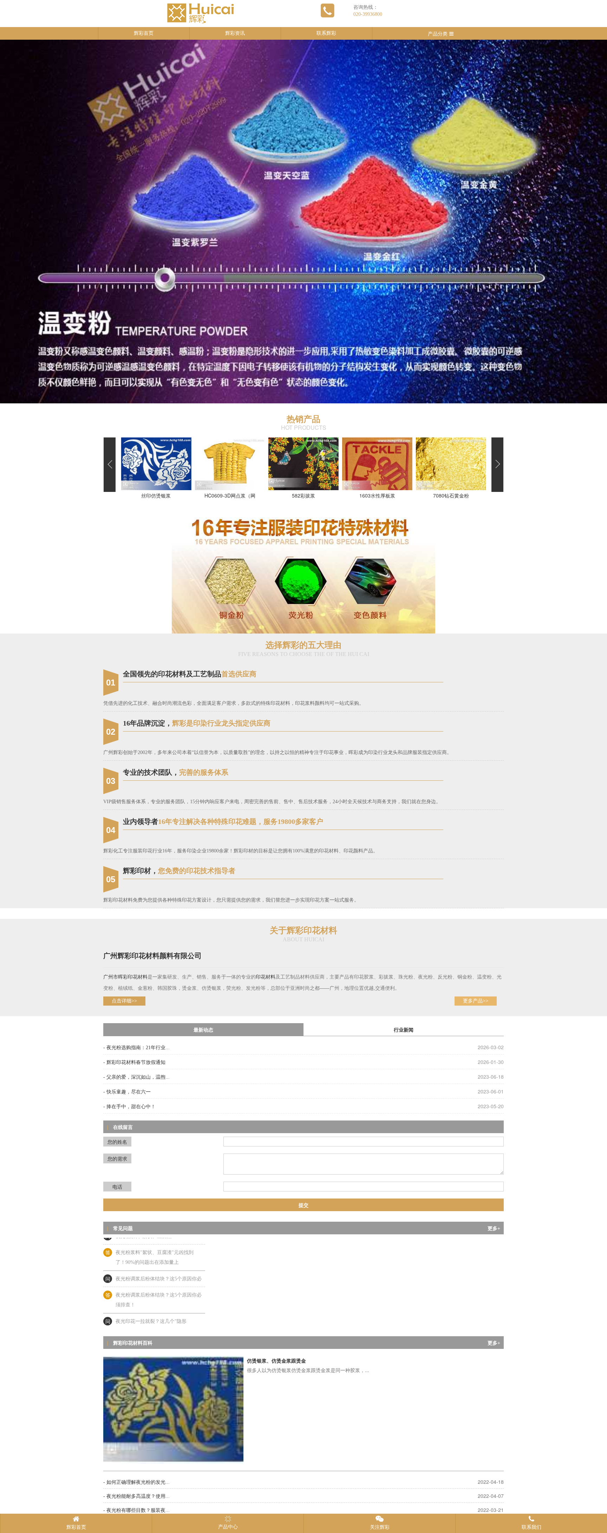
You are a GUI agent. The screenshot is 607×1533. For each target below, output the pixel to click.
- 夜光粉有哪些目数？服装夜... (136, 1510)
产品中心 (228, 1526)
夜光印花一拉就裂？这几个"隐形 (151, 1292)
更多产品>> (475, 1000)
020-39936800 (367, 14)
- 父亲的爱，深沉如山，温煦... (136, 1077)
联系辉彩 (326, 33)
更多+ (494, 1228)
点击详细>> (124, 1000)
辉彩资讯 (235, 33)
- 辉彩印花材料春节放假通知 (134, 1062)
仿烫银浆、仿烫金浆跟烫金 (276, 1361)
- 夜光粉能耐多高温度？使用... (136, 1496)
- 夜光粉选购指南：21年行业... (136, 1047)
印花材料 (138, 977)
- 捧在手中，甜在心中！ (129, 1106)
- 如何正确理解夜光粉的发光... (136, 1482)
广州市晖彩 (115, 977)
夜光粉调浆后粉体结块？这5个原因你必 (159, 1249)
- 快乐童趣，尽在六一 (127, 1091)
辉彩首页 (144, 33)
